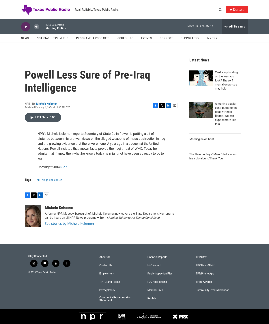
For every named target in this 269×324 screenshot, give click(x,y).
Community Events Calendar (212, 290)
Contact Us (105, 265)
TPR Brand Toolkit (109, 282)
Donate (238, 10)
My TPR (212, 38)
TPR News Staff (205, 265)
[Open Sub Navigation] (31, 38)
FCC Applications (157, 282)
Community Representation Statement (115, 299)
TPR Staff (202, 257)
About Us (104, 257)
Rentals (151, 298)
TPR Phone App (205, 273)
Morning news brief (201, 139)
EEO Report (154, 265)
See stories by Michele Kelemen (69, 223)
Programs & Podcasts (93, 38)
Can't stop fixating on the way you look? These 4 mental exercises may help (226, 80)
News (25, 38)
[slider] (42, 26)
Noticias (43, 38)
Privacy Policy (107, 290)
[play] (26, 27)
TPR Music (60, 38)
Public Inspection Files (160, 273)
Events (146, 38)
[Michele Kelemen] (33, 216)
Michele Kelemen (46, 103)
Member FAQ (155, 290)
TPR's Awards (204, 282)
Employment (106, 273)
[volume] (36, 27)
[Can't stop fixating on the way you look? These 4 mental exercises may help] (201, 78)
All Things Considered (49, 180)
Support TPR (190, 38)
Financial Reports (157, 257)
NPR (63, 167)
